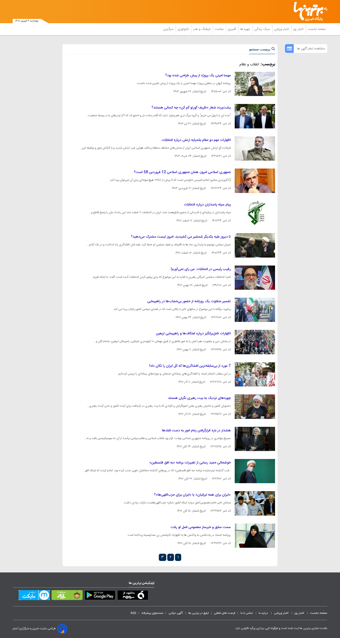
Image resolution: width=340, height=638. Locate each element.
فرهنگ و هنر (202, 29)
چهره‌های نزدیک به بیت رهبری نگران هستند (199, 398)
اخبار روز (298, 29)
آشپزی (232, 29)
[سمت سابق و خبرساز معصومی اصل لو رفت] (255, 536)
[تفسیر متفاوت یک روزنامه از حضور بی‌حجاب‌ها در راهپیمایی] (255, 310)
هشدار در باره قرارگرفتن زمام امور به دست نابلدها (196, 430)
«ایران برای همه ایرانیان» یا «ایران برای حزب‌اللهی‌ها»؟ (192, 495)
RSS (133, 613)
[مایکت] (34, 596)
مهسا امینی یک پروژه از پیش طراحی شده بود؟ (198, 75)
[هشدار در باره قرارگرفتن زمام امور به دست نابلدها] (255, 439)
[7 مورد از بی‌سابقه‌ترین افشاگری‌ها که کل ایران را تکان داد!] (255, 374)
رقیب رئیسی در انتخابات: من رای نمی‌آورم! (201, 269)
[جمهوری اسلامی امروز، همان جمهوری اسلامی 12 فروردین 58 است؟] (255, 181)
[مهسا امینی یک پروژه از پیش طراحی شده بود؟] (255, 84)
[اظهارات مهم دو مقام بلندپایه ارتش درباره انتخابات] (255, 148)
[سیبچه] (132, 596)
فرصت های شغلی (224, 613)
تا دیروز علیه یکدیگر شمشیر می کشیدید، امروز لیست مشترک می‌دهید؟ (181, 237)
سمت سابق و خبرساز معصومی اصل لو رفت (201, 527)
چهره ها (245, 29)
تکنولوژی (183, 29)
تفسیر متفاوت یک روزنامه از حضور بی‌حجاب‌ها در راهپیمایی (189, 301)
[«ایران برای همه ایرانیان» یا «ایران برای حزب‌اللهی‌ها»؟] (255, 503)
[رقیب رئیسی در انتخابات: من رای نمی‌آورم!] (255, 278)
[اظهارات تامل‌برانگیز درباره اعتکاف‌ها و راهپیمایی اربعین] (255, 342)
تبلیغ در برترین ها (198, 613)
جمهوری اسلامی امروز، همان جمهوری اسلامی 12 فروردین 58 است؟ (182, 172)
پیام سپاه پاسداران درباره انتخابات (207, 204)
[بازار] (67, 596)
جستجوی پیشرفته (152, 613)
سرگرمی (168, 29)
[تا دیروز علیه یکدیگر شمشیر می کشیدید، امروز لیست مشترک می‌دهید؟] (255, 245)
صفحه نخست (317, 29)
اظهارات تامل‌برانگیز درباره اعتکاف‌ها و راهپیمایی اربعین (193, 333)
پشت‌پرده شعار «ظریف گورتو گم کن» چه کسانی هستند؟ (191, 107)
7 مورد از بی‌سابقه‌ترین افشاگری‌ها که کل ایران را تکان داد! (190, 366)
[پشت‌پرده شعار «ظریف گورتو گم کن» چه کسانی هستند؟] (255, 116)
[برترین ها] (308, 11)
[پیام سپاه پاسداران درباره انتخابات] (255, 213)
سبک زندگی (262, 29)
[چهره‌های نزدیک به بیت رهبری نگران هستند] (255, 406)
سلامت (220, 29)
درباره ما (264, 613)
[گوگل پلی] (99, 596)
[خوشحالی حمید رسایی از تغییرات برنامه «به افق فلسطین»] (255, 471)
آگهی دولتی (176, 613)
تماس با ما (246, 613)
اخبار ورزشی (282, 29)
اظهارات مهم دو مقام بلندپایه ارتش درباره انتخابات (196, 140)
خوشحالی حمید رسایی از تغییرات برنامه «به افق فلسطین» (190, 462)
